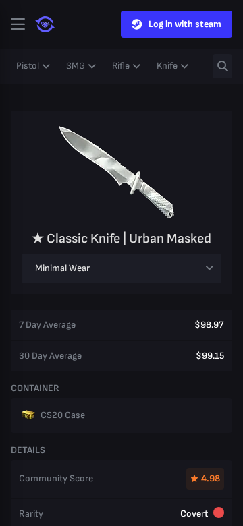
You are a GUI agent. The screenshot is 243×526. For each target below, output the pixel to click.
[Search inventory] (222, 66)
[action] (17, 24)
